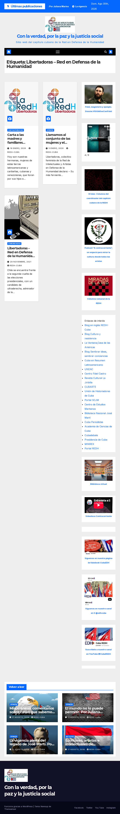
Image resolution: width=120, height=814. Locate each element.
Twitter (89, 808)
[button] (105, 51)
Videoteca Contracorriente (98, 516)
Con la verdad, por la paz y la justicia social (60, 36)
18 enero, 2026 (18, 148)
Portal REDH (92, 448)
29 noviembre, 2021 (20, 262)
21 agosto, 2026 (21, 717)
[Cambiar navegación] (57, 51)
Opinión (50, 130)
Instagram (111, 808)
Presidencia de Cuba (96, 439)
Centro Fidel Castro (95, 373)
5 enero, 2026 (56, 148)
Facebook (79, 808)
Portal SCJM (92, 400)
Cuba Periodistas (94, 422)
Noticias (70, 736)
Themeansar (10, 809)
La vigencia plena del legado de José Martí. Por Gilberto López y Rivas (31, 744)
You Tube (99, 808)
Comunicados (14, 243)
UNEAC (89, 369)
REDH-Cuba (16, 265)
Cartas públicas (15, 130)
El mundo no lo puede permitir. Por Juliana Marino (84, 712)
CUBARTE (90, 386)
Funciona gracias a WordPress (18, 806)
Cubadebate (91, 435)
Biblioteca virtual (98, 484)
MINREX (89, 444)
